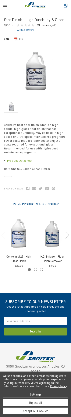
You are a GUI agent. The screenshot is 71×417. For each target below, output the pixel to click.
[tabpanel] (19, 241)
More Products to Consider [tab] (35, 204)
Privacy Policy (58, 386)
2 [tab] (35, 269)
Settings (35, 394)
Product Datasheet (19, 160)
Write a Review (25, 30)
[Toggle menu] (5, 5)
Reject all (35, 403)
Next (67, 235)
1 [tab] (29, 269)
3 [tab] (41, 269)
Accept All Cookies (35, 411)
